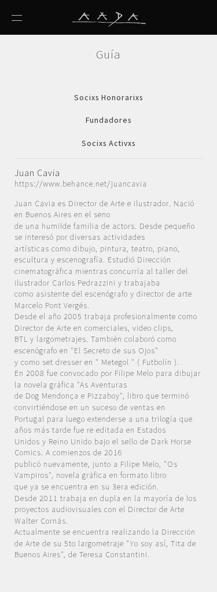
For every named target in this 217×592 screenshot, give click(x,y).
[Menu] (17, 15)
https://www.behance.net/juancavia (80, 183)
